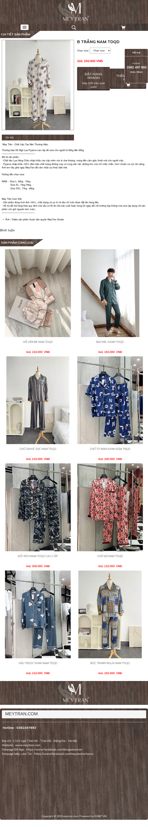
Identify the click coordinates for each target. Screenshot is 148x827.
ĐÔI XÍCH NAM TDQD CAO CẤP (38, 556)
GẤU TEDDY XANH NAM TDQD (38, 663)
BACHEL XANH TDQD (110, 342)
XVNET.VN (100, 816)
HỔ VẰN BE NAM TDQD (38, 342)
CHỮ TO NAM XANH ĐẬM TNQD (110, 449)
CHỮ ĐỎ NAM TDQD (110, 556)
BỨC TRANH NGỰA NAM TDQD (110, 663)
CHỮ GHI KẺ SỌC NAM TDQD (37, 449)
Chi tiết (9, 137)
